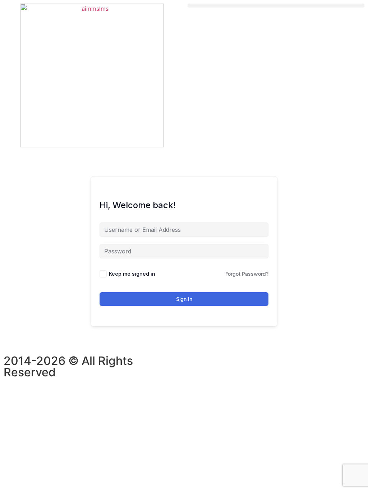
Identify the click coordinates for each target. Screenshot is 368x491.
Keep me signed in (132, 274)
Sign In (184, 299)
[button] (276, 6)
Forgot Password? (246, 274)
